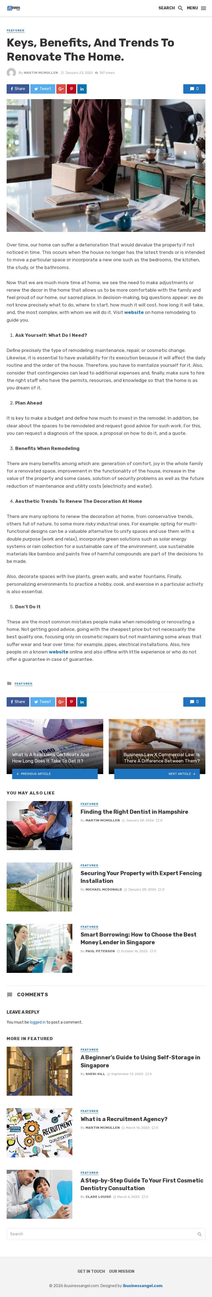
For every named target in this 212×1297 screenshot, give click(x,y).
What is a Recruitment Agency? (124, 1119)
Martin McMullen (41, 73)
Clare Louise (98, 1197)
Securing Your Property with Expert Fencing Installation (141, 877)
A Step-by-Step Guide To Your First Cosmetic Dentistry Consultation (142, 1184)
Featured (16, 30)
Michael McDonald (104, 889)
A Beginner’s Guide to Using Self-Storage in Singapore (140, 1061)
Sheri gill (95, 1074)
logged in (38, 1022)
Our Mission (121, 1271)
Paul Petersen (100, 951)
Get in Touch (91, 1271)
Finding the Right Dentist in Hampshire (134, 811)
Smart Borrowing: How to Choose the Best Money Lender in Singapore (139, 938)
